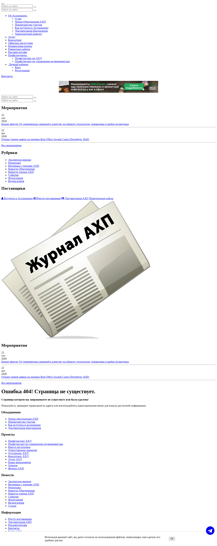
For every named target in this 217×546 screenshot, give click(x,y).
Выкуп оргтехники (19, 447)
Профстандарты (18, 55)
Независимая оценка (20, 46)
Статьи (12, 505)
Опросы (12, 465)
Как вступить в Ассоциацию (31, 27)
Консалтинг (15, 40)
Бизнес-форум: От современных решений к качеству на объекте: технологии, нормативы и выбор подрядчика (65, 124)
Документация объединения (31, 30)
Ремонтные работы (19, 49)
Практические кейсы (101, 198)
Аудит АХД (15, 459)
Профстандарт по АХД (28, 58)
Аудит (11, 37)
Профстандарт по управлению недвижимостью (42, 61)
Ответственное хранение (22, 450)
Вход (18, 67)
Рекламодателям (17, 52)
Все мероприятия (11, 145)
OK (172, 538)
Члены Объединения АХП (30, 21)
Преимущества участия (28, 24)
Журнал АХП (16, 468)
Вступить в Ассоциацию (18, 198)
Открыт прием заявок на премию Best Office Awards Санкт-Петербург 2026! (45, 139)
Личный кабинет (18, 64)
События (13, 175)
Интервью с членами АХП (23, 165)
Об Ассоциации (18, 15)
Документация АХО (76, 198)
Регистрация (22, 70)
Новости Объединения (21, 169)
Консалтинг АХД (18, 456)
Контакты (7, 76)
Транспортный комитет (28, 33)
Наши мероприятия (19, 462)
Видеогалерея (16, 181)
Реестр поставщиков (48, 198)
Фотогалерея (15, 178)
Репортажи (14, 162)
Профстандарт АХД (19, 441)
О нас (18, 18)
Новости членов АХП (21, 172)
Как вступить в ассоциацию (24, 425)
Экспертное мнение (19, 159)
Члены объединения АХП (23, 418)
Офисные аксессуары (20, 43)
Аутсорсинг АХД (18, 453)
